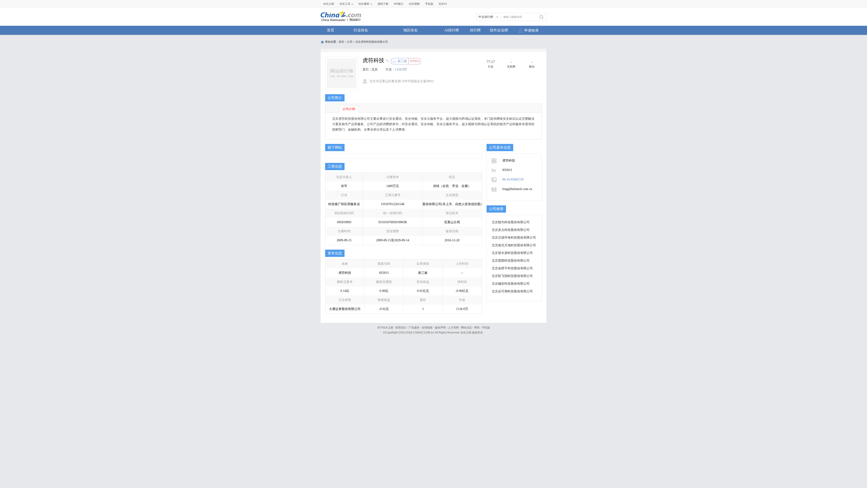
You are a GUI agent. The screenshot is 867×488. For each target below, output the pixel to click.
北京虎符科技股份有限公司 (371, 41)
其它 (366, 69)
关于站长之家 (385, 327)
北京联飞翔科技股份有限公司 (512, 276)
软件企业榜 (499, 30)
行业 (490, 66)
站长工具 (345, 3)
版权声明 (440, 327)
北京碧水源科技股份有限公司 (512, 253)
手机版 (486, 327)
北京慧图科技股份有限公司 (511, 260)
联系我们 (401, 327)
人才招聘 (453, 327)
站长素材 (364, 3)
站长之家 (328, 3)
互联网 (511, 66)
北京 (374, 69)
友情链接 (427, 327)
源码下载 (383, 3)
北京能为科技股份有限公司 (511, 222)
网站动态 (466, 327)
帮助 (477, 327)
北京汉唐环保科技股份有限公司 (514, 237)
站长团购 (414, 3)
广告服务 (414, 327)
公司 (349, 41)
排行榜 (475, 30)
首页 (330, 30)
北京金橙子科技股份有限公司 (512, 268)
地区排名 (410, 30)
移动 (531, 66)
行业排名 (361, 30)
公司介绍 (349, 109)
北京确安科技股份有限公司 (511, 283)
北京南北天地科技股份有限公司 (514, 245)
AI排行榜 (451, 30)
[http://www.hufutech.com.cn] (386, 61)
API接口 (398, 3)
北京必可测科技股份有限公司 (512, 291)
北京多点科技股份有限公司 (511, 230)
